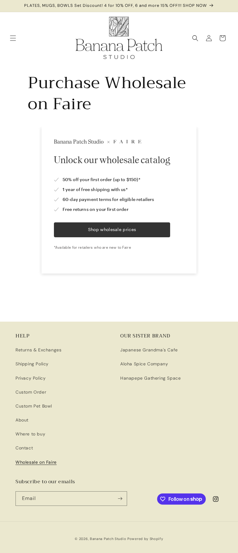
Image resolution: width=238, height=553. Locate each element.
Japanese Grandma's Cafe (149, 350)
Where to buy (30, 434)
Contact (24, 448)
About (22, 420)
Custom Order (30, 392)
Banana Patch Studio (108, 539)
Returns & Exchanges (38, 350)
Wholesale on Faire (36, 462)
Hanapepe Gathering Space (150, 378)
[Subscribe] (120, 498)
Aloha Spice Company (144, 364)
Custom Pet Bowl (33, 406)
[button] (13, 38)
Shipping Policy (32, 364)
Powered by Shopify (145, 539)
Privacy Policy (30, 378)
